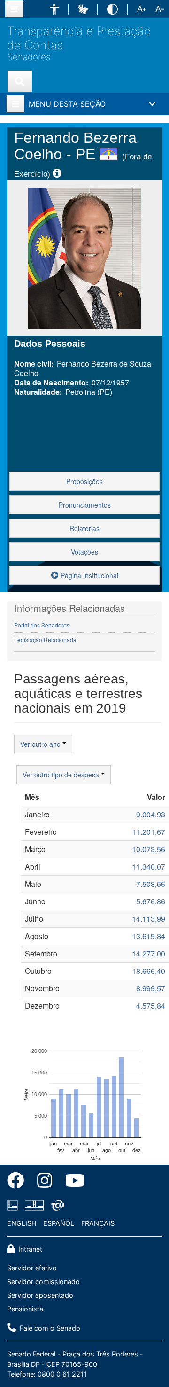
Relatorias (84, 528)
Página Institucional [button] (88, 575)
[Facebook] (19, 1182)
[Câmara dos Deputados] (14, 1205)
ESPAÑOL (58, 1223)
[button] (54, 9)
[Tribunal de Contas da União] (56, 1205)
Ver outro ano (41, 744)
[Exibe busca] (19, 81)
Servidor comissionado (43, 1281)
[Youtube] (71, 1182)
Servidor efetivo (32, 1268)
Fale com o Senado (49, 1328)
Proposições (84, 481)
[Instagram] (45, 1182)
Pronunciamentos (85, 504)
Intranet (29, 1249)
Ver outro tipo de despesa (62, 774)
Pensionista (25, 1309)
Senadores (28, 57)
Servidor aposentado (40, 1295)
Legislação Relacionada (45, 639)
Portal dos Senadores (41, 625)
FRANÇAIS (98, 1223)
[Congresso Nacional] (34, 1205)
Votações (84, 551)
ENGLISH (22, 1223)
